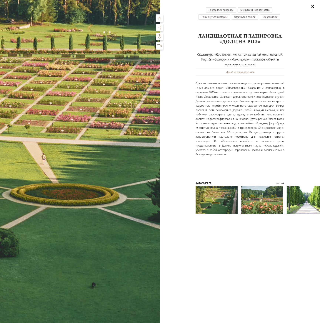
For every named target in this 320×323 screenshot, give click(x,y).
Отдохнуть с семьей (245, 17)
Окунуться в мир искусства (255, 10)
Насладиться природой (221, 10)
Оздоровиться (270, 17)
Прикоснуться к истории (214, 17)
